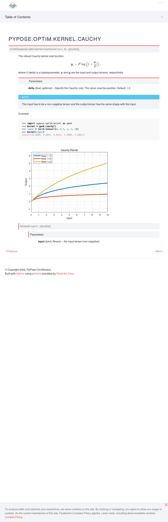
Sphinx (20, 273)
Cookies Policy (13, 517)
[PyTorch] (12, 6)
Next (159, 251)
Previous (11, 251)
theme (38, 273)
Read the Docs (65, 273)
